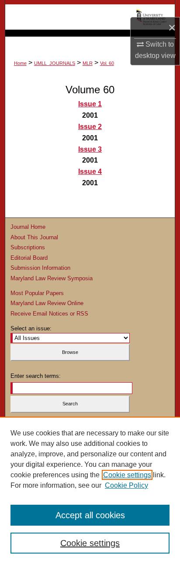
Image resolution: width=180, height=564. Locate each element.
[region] (90, 490)
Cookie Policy (126, 485)
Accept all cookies (90, 515)
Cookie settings (127, 475)
